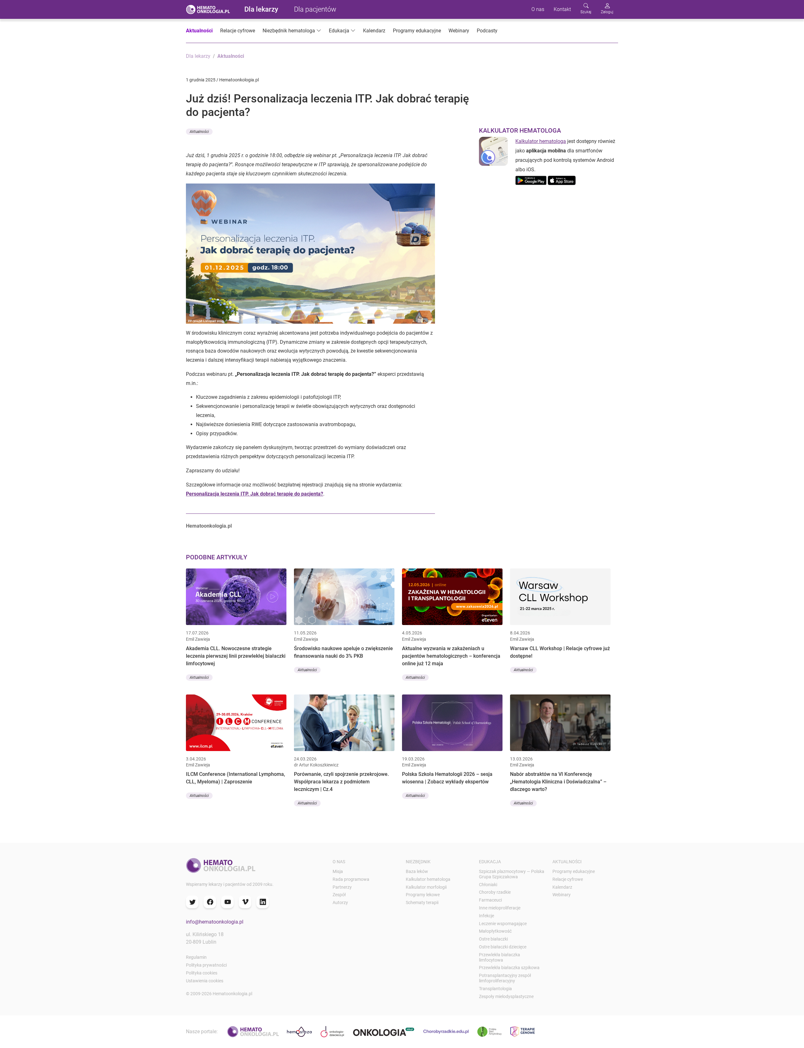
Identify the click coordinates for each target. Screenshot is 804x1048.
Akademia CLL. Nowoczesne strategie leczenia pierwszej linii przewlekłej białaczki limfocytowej (235, 656)
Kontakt (562, 9)
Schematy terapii (422, 902)
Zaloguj (607, 12)
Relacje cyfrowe (237, 31)
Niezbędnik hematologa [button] (289, 31)
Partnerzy (342, 887)
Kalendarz (374, 31)
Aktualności (199, 31)
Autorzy (340, 902)
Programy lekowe (423, 894)
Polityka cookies (201, 972)
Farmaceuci (490, 900)
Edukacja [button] (339, 31)
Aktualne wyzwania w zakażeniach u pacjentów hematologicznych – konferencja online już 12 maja (451, 656)
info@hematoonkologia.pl (214, 922)
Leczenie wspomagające (503, 923)
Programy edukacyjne (417, 31)
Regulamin (196, 957)
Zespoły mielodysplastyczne (506, 996)
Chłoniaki (488, 884)
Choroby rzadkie (495, 892)
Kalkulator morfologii (426, 887)
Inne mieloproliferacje (499, 907)
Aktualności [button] (199, 131)
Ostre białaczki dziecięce (502, 946)
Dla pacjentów (315, 9)
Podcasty (487, 31)
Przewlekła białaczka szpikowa (509, 967)
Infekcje (486, 915)
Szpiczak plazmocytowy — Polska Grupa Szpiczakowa (511, 874)
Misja (338, 871)
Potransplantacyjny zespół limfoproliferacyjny (505, 978)
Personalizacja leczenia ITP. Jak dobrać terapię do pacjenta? (254, 494)
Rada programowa (351, 879)
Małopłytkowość (495, 931)
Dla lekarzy (261, 9)
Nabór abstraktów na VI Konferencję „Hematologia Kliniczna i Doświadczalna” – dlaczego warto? (558, 781)
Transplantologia (495, 988)
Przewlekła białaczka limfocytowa (499, 957)
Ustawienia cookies (204, 980)
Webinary (458, 31)
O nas (537, 9)
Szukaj (585, 12)
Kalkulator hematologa (540, 141)
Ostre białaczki (493, 938)
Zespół (339, 894)
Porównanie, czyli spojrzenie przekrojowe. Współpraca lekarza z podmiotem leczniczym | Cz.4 (341, 781)
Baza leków (417, 871)
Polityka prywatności (206, 965)
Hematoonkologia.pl (209, 526)
